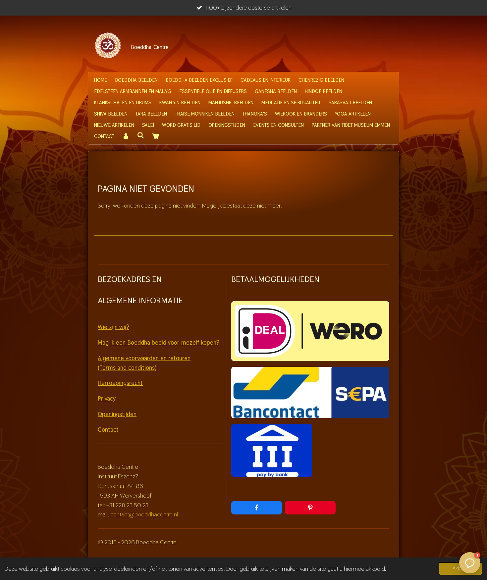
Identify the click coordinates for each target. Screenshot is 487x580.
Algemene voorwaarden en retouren (144, 358)
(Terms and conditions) (127, 367)
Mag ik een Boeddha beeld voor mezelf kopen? (158, 342)
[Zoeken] (140, 135)
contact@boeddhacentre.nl (144, 514)
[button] (469, 562)
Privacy (107, 398)
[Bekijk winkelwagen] (155, 136)
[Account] (125, 136)
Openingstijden (117, 414)
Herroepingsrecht (120, 383)
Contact (108, 429)
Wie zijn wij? (113, 327)
